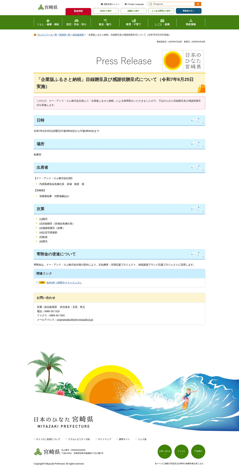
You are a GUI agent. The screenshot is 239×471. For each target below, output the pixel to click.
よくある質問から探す (161, 11)
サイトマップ (104, 439)
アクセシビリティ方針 (79, 439)
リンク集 (142, 439)
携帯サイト (124, 439)
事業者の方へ (188, 11)
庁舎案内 (198, 451)
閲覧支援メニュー (111, 4)
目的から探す (106, 11)
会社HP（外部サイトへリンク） (64, 282)
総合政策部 (78, 35)
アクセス (181, 451)
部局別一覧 (64, 35)
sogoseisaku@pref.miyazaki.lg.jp (75, 319)
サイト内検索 (150, 4)
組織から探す (133, 11)
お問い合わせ (165, 451)
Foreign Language (136, 4)
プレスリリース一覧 (47, 35)
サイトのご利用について (48, 439)
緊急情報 (78, 11)
